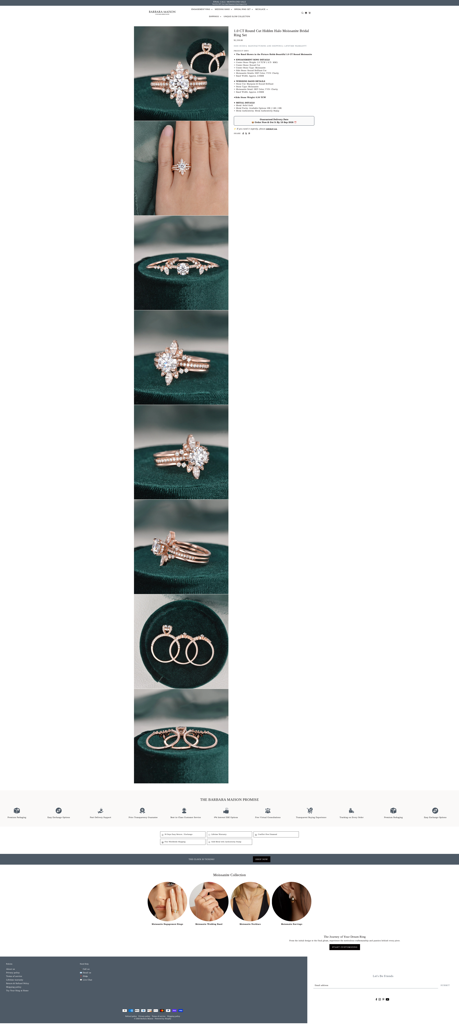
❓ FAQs (84, 976)
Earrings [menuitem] (214, 16)
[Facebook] (376, 999)
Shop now (261, 859)
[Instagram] (380, 999)
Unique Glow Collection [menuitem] (237, 16)
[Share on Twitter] (246, 133)
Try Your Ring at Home (17, 990)
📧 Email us (85, 972)
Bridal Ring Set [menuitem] (242, 9)
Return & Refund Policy (17, 983)
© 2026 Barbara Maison (144, 1018)
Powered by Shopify (163, 1018)
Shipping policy (13, 986)
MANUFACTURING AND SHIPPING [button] (265, 46)
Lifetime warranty (14, 979)
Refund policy (131, 1016)
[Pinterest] (383, 999)
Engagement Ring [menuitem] (201, 9)
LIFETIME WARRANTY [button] (295, 46)
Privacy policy (13, 972)
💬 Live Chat (86, 979)
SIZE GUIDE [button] (240, 46)
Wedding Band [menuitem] (222, 9)
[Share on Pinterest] (249, 133)
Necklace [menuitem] (260, 9)
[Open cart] (309, 13)
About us (10, 968)
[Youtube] (387, 999)
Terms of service (14, 976)
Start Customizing (345, 947)
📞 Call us (85, 968)
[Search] (302, 13)
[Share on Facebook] (243, 133)
